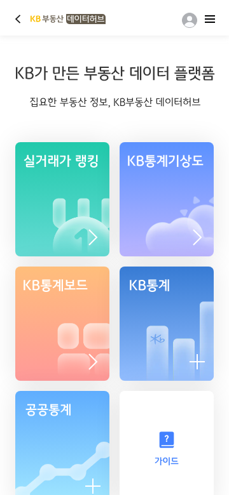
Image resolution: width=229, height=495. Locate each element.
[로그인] (187, 20)
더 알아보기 (197, 237)
